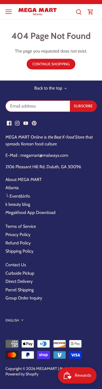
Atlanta (12, 187)
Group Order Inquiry (23, 298)
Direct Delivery (19, 281)
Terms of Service (20, 226)
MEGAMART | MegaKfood (57, 368)
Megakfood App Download (30, 212)
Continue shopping (51, 64)
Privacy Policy (17, 234)
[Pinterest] (34, 123)
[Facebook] (9, 123)
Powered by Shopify (21, 374)
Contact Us (15, 264)
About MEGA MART (23, 179)
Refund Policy (18, 243)
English (12, 320)
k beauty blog (17, 204)
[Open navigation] (8, 12)
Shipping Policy (19, 251)
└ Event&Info (17, 196)
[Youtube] (25, 123)
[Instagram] (17, 123)
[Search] (79, 11)
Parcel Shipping (19, 289)
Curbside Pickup (19, 273)
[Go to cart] (90, 11)
